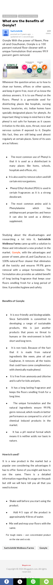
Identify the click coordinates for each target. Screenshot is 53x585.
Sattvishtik (16, 30)
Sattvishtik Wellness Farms (19, 547)
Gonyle (16, 252)
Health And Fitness (28, 16)
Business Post (10, 16)
